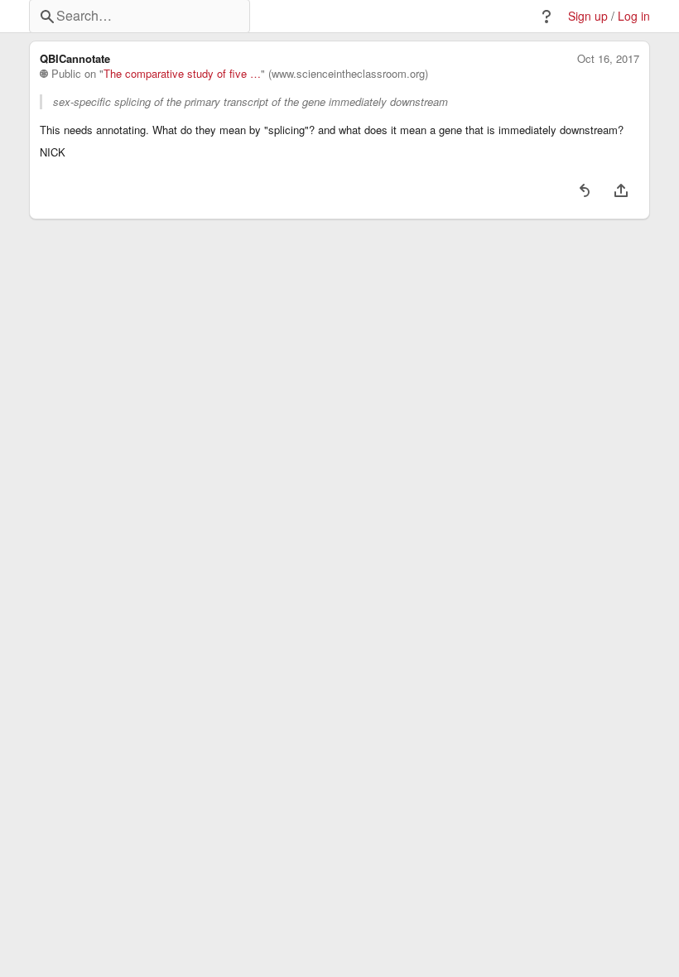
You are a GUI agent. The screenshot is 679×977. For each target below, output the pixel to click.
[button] (546, 16)
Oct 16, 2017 (608, 58)
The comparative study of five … (182, 73)
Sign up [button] (588, 16)
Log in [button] (634, 16)
